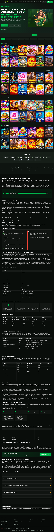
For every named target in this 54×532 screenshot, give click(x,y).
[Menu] (2, 2)
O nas (2, 522)
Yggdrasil (20, 157)
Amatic (43, 157)
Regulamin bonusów (31, 522)
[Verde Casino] (5, 2)
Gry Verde (26, 38)
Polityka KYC (16, 522)
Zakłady (11, 1)
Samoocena (16, 524)
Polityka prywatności (4, 524)
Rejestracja (50, 1)
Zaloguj (44, 1)
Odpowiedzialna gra (4, 521)
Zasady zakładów (3, 519)
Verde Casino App (44, 519)
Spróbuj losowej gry (16, 25)
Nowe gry (15, 38)
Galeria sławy (36, 1)
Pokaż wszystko (49, 43)
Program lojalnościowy (29, 1)
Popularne (9, 38)
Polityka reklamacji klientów (18, 521)
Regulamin (29, 521)
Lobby (4, 38)
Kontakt (42, 522)
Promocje (20, 1)
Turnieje (16, 1)
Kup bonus (41, 38)
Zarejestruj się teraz (45, 454)
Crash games (48, 38)
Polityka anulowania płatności (18, 519)
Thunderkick (36, 157)
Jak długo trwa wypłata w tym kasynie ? (10, 478)
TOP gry (45, 167)
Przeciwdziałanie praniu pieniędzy (33, 519)
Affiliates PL (43, 521)
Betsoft (49, 157)
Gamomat (6, 157)
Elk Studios (28, 157)
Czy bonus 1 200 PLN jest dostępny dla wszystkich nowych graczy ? (15, 485)
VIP (23, 1)
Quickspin (14, 157)
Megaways (50, 167)
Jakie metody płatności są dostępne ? (10, 492)
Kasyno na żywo (34, 38)
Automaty (21, 38)
